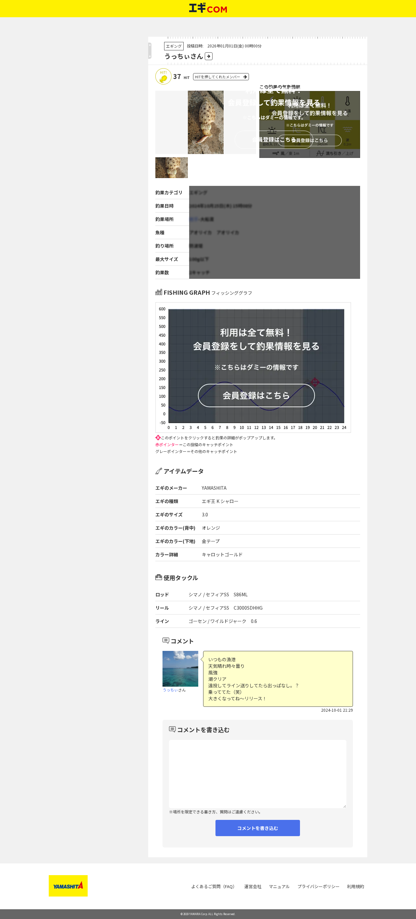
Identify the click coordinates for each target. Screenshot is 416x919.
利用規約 (355, 886)
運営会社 (252, 886)
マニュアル (279, 886)
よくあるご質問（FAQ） (214, 886)
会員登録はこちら (274, 139)
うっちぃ (170, 689)
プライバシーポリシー (318, 886)
